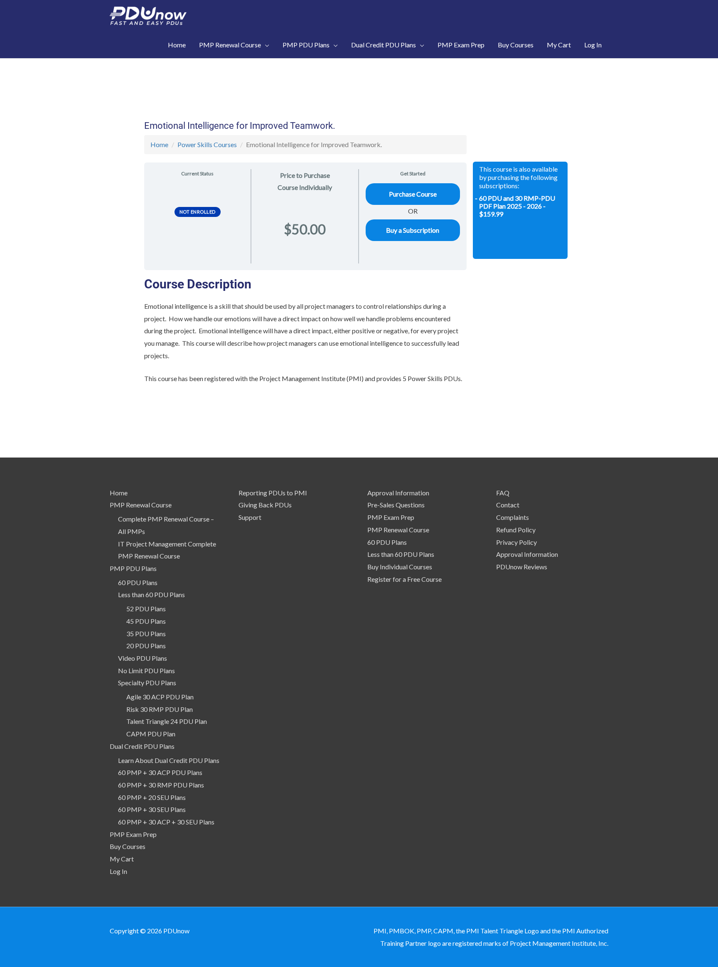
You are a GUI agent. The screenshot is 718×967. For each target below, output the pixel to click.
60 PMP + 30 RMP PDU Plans (161, 785)
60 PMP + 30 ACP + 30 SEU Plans (166, 822)
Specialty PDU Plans (147, 682)
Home (159, 144)
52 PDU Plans (146, 609)
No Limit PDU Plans (146, 670)
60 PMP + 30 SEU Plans (152, 809)
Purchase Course (413, 194)
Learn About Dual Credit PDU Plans (168, 760)
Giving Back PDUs (265, 505)
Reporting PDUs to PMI (273, 493)
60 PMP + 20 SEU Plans (152, 797)
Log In (118, 871)
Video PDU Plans (142, 658)
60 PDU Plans (137, 582)
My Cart (122, 859)
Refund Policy (516, 530)
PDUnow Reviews (521, 567)
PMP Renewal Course (141, 505)
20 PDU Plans (146, 646)
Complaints (512, 517)
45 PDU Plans (146, 621)
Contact (507, 505)
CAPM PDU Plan (150, 734)
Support (250, 517)
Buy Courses (127, 846)
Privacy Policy (516, 542)
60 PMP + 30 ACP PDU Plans (160, 772)
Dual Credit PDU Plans (142, 746)
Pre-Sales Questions (396, 505)
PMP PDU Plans (133, 568)
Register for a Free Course (404, 579)
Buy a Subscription (412, 230)
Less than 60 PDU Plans (151, 594)
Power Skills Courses (207, 144)
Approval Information (398, 493)
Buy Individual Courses (399, 567)
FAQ (502, 493)
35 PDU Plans (146, 633)
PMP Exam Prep (133, 834)
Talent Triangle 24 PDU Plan (166, 721)
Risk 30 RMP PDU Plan (159, 709)
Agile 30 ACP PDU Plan (160, 697)
